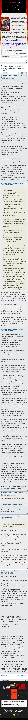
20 (13, 78)
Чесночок (8, 495)
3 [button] (23, 72)
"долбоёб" (24, 23)
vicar (7, 78)
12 (13, 573)
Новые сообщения (5, 56)
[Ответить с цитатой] (26, 76)
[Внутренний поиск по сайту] (21, 56)
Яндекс (24, 56)
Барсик (8, 507)
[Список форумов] (5, 24)
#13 (1, 518)
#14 (1, 573)
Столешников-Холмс (22, 705)
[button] (18, 73)
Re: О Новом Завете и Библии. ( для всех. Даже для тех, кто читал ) (12, 76)
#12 (1, 507)
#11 (1, 495)
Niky (7, 573)
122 (15, 507)
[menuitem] (25, 60)
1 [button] (20, 72)
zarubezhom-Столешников (21, 53)
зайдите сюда (22, 45)
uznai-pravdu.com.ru (14, 712)
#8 (1, 78)
